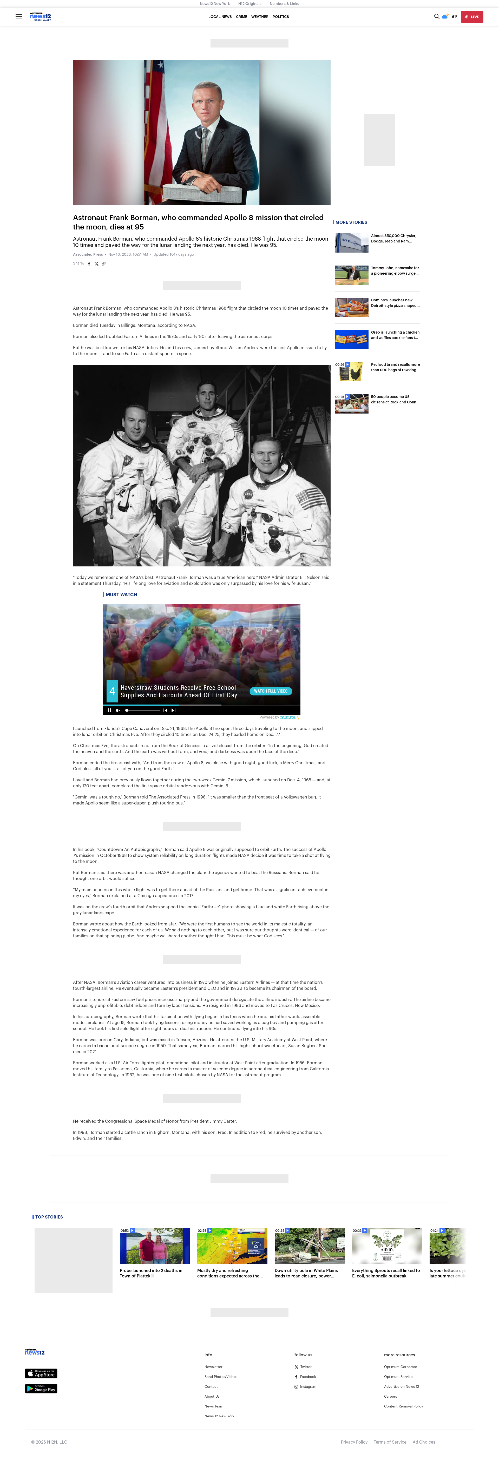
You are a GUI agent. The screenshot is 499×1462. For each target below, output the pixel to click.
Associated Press (88, 254)
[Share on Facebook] (89, 264)
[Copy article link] (104, 264)
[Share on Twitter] (96, 264)
